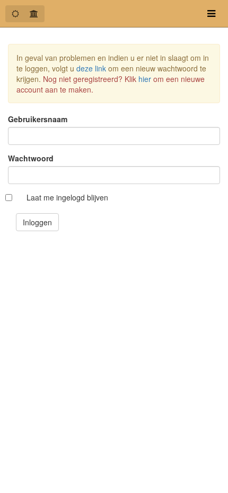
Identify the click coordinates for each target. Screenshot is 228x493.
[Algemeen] (15, 14)
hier (144, 79)
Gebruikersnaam (37, 119)
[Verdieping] (34, 14)
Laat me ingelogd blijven (67, 197)
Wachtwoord (31, 158)
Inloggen (37, 222)
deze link (91, 68)
